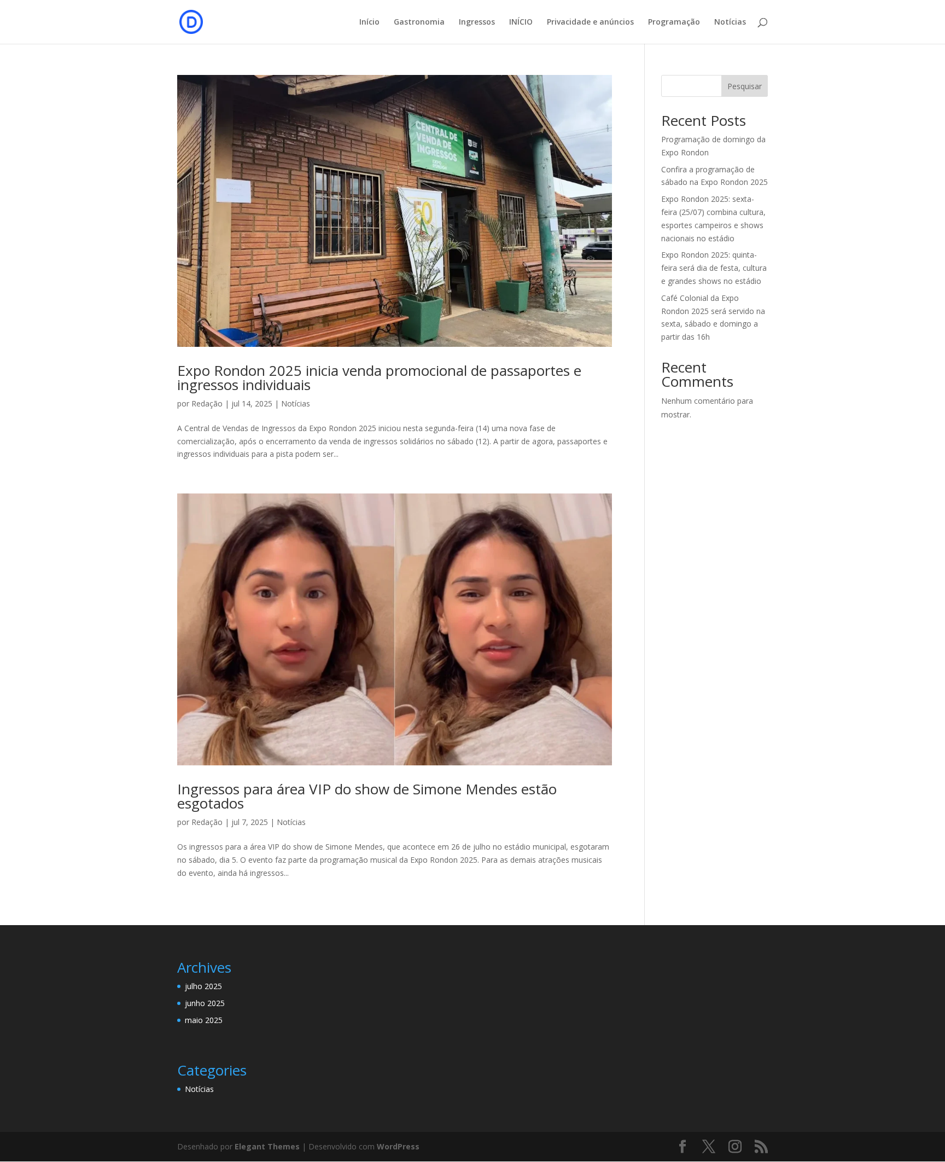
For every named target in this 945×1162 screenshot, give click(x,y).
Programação (674, 22)
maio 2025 (204, 1020)
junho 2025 (205, 1003)
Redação (207, 403)
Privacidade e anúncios (590, 22)
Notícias (730, 22)
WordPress (398, 1146)
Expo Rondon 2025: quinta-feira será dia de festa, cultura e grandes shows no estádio (714, 267)
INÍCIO (521, 22)
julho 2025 (203, 986)
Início (369, 22)
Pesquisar (744, 86)
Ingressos (477, 22)
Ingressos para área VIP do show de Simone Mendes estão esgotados (367, 796)
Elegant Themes (267, 1146)
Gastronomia (419, 22)
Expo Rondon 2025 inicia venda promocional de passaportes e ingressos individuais (379, 377)
